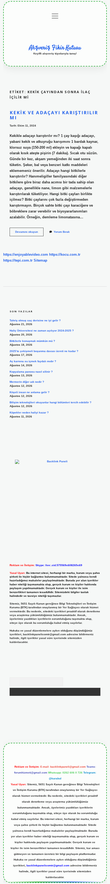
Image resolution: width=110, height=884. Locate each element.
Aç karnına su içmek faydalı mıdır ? (33, 361)
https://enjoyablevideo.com (25, 254)
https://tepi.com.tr (18, 260)
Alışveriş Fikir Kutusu (55, 48)
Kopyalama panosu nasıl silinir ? (31, 371)
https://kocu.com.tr (64, 254)
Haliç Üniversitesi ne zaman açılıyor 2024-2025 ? (42, 330)
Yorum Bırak (62, 231)
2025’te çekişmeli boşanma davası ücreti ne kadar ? (44, 351)
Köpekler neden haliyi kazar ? (29, 412)
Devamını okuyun (29, 233)
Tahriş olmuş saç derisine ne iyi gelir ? (35, 320)
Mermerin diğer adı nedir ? (27, 381)
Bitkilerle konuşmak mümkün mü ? (32, 341)
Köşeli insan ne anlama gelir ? (29, 392)
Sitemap (40, 260)
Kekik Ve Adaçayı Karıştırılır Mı (54, 115)
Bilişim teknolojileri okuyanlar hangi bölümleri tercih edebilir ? (50, 402)
